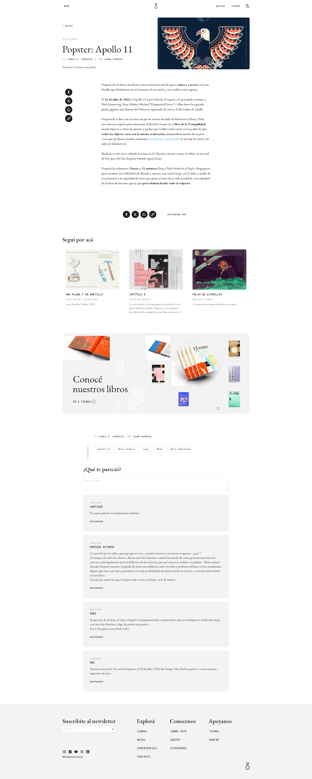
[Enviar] (113, 729)
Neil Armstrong (180, 449)
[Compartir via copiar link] (68, 118)
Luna (145, 449)
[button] (64, 752)
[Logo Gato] (156, 6)
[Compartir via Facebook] (68, 92)
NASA (159, 449)
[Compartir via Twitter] (68, 101)
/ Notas (67, 26)
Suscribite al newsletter (89, 720)
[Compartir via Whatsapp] (68, 109)
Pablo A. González (80, 59)
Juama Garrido (113, 59)
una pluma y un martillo (164, 139)
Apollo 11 (103, 449)
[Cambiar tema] (247, 5)
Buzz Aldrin (126, 449)
